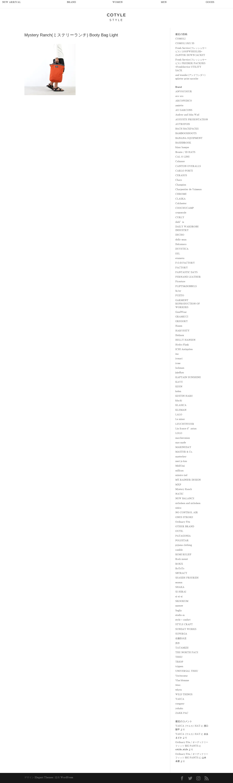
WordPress (66, 777)
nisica (178, 508)
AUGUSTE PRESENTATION (191, 119)
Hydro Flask (182, 345)
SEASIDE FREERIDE (187, 578)
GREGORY (181, 321)
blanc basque (182, 147)
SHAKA (179, 587)
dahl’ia (179, 222)
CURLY (179, 217)
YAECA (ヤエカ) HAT (187, 726)
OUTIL (179, 531)
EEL (177, 254)
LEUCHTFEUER (184, 424)
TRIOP (179, 662)
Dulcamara (180, 244)
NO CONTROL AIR (186, 512)
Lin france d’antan (185, 428)
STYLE (116, 20)
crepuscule (180, 213)
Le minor (180, 419)
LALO (178, 414)
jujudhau (179, 372)
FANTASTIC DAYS (186, 272)
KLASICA (180, 405)
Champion (180, 185)
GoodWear (181, 312)
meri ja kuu (181, 461)
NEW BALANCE (184, 498)
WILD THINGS (183, 694)
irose (177, 363)
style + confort (183, 620)
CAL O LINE (182, 157)
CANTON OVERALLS (188, 166)
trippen (179, 666)
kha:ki (178, 400)
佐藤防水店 (180, 638)
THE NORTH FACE (186, 652)
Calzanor (180, 161)
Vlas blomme (182, 680)
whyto (178, 690)
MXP (178, 485)
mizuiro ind (181, 475)
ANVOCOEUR (183, 91)
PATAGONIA (183, 536)
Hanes (178, 326)
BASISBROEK (183, 143)
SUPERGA (181, 634)
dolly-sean (180, 240)
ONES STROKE (184, 517)
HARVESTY (182, 331)
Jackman (179, 368)
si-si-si (179, 596)
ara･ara (179, 96)
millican (179, 470)
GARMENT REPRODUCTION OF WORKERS (187, 304)
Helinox (179, 335)
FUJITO (179, 295)
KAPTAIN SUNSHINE (188, 377)
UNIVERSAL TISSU (186, 671)
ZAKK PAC (181, 713)
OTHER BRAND (184, 526)
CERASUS (181, 175)
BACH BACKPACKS (187, 129)
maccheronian (182, 438)
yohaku (179, 708)
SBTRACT (181, 573)
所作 (177, 643)
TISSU (179, 657)
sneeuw (179, 606)
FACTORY (181, 268)
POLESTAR (182, 540)
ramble (179, 550)
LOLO (178, 433)
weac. (178, 685)
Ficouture (180, 281)
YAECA (179, 699)
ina (177, 354)
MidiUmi (180, 466)
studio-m (180, 615)
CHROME (181, 194)
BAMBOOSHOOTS (185, 133)
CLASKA (180, 199)
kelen (178, 391)
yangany (179, 704)
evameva (179, 258)
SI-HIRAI (180, 592)
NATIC (179, 494)
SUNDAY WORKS (185, 629)
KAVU (179, 382)
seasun (178, 582)
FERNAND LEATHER (188, 277)
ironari (179, 358)
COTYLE (116, 14)
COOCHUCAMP (184, 208)
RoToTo (179, 568)
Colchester (181, 203)
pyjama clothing (183, 545)
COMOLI (180, 39)
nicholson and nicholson (187, 503)
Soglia (178, 610)
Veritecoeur (181, 676)
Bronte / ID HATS (185, 152)
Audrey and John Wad (187, 115)
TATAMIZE (182, 648)
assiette (179, 105)
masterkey (180, 456)
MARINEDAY (183, 447)
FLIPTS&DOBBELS (186, 286)
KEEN (178, 386)
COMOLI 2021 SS (184, 43)
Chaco (178, 180)
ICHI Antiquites (184, 349)
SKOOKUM (181, 601)
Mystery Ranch (183, 489)
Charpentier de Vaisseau (188, 189)
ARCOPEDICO (183, 101)
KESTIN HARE (184, 396)
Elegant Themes (44, 777)
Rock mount (181, 559)
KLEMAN (180, 410)
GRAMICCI (181, 317)
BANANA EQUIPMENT (188, 138)
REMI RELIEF (183, 554)
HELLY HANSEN (185, 340)
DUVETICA (181, 249)
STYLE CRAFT (184, 624)
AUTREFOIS (182, 124)
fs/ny (178, 291)
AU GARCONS (183, 110)
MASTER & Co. (184, 452)
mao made (180, 442)
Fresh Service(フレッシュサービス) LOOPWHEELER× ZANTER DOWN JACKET (191, 51)
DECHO (179, 235)
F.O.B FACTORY (185, 263)
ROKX (179, 564)
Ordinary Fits (182, 522)
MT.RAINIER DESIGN (188, 480)
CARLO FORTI (184, 171)
